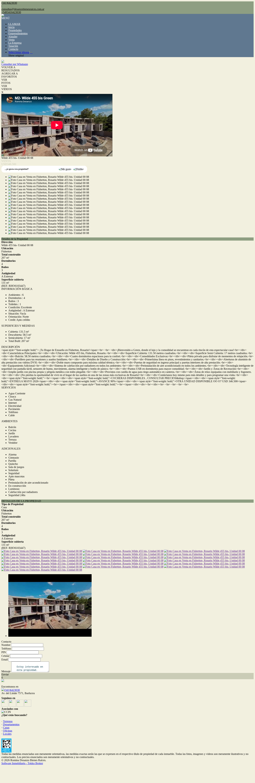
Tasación (13, 45)
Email (4, 659)
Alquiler (12, 36)
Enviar (5, 674)
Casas (6, 727)
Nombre (5, 644)
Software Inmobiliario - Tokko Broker (22, 763)
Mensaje (6, 671)
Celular (5, 655)
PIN (3, 652)
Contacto (13, 49)
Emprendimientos (18, 33)
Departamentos (11, 724)
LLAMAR (14, 24)
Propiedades (15, 30)
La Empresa (15, 42)
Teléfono (6, 648)
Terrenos (7, 721)
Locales (7, 733)
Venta (11, 39)
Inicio (11, 27)
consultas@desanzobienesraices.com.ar (22, 9)
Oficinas (7, 730)
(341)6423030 (12, 690)
